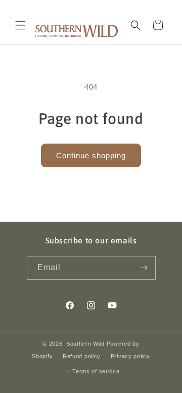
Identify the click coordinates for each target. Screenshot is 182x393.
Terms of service (95, 371)
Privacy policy (130, 356)
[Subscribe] (144, 268)
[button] (20, 25)
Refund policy (82, 356)
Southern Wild (85, 344)
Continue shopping (91, 155)
